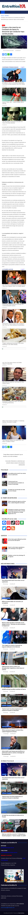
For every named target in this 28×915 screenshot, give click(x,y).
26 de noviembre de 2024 (8, 50)
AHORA (3, 25)
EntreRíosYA (18, 50)
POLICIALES (4, 577)
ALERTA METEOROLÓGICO (6, 726)
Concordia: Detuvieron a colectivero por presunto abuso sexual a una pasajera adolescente (15, 462)
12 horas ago (5, 756)
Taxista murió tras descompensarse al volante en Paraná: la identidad (16, 483)
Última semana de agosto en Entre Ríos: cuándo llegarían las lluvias (17, 502)
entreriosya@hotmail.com (7, 907)
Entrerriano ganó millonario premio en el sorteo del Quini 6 (17, 539)
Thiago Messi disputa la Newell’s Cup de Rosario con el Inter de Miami (13, 455)
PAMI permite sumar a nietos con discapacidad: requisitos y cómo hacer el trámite (13, 668)
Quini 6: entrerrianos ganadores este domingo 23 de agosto (16, 548)
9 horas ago (5, 691)
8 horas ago (5, 584)
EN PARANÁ (4, 705)
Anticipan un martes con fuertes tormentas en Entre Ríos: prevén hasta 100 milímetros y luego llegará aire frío (16, 511)
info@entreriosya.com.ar (7, 847)
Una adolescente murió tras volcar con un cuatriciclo (17, 474)
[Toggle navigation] (6, 12)
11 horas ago (5, 733)
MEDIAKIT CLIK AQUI (6, 855)
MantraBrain (21, 913)
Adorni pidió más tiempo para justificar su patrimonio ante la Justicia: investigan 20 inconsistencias (13, 753)
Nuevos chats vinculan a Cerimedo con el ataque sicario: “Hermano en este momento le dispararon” (13, 624)
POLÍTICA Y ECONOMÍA (6, 598)
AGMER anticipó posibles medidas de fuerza (14, 689)
